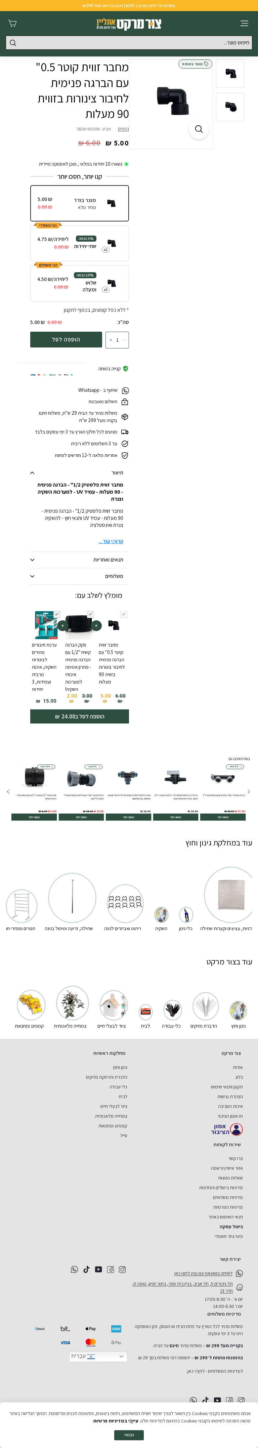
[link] (223, 792)
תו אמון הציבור (230, 1116)
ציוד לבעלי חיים (113, 1106)
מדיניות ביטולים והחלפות (221, 1188)
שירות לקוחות (227, 1144)
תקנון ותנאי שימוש (227, 1087)
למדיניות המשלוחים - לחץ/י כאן (215, 1371)
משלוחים (114, 576)
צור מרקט (231, 1053)
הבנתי (129, 1435)
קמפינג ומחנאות (112, 1126)
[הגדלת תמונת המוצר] (199, 129)
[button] (8, 792)
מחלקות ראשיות (109, 1053)
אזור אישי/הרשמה (227, 1168)
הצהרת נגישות (230, 1096)
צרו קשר (235, 1158)
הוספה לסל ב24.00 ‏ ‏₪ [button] (79, 716)
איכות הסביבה (230, 1106)
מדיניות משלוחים (228, 1197)
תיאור (117, 472)
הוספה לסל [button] (223, 817)
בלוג (239, 1077)
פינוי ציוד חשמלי (229, 1236)
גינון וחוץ (120, 1067)
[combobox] (129, 42)
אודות (238, 1067)
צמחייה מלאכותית (111, 1116)
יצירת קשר (230, 1259)
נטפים (123, 128)
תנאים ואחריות (108, 559)
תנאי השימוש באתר (225, 1217)
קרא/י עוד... (111, 541)
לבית (123, 1096)
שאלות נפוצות (230, 1178)
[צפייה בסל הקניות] (12, 23)
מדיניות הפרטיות (228, 1207)
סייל (123, 1135)
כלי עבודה (118, 1087)
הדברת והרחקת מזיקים (106, 1077)
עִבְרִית (79, 1356)
